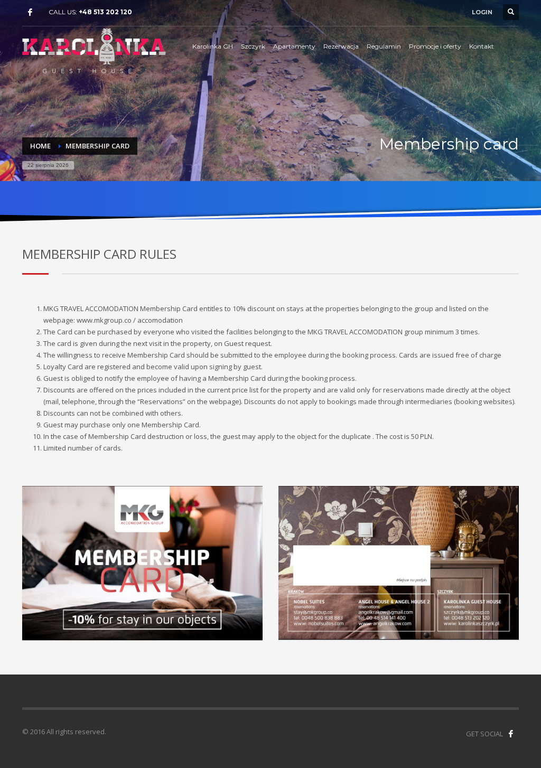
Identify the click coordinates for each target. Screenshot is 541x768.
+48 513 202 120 (105, 12)
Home (40, 146)
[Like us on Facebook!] (511, 734)
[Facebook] (30, 12)
